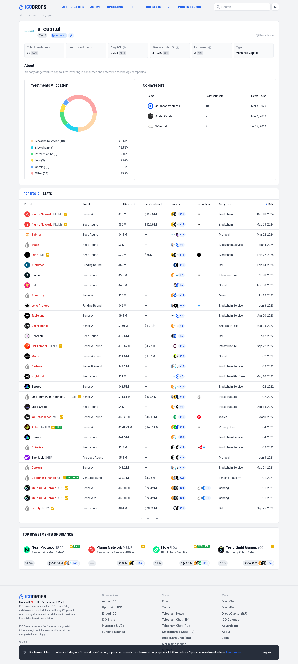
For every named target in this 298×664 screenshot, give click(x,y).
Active (95, 7)
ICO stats (153, 7)
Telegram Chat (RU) (176, 626)
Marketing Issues (174, 644)
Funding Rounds (113, 632)
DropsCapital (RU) (234, 613)
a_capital (48, 15)
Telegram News (173, 613)
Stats (47, 193)
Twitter (167, 607)
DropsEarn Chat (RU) (176, 638)
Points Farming (190, 7)
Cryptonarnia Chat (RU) (178, 632)
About (226, 632)
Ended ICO (109, 613)
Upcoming (115, 7)
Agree (267, 652)
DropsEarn (229, 607)
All (20, 15)
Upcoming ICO (112, 607)
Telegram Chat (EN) (176, 619)
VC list (32, 15)
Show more (148, 518)
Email (165, 601)
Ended (134, 7)
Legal (225, 638)
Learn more (233, 652)
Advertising (230, 626)
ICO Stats (108, 619)
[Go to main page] (32, 7)
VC (170, 7)
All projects (73, 7)
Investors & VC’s (113, 626)
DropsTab (228, 601)
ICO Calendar (231, 619)
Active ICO (109, 601)
